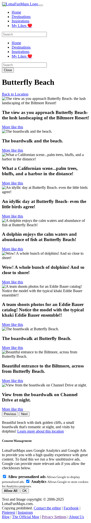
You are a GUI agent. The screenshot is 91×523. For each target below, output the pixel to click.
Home (16, 12)
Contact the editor (47, 508)
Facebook (71, 508)
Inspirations (20, 21)
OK (24, 491)
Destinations (21, 17)
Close (8, 70)
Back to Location (15, 94)
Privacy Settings (54, 517)
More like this (12, 127)
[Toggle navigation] (41, 5)
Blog (5, 517)
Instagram (25, 512)
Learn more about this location (40, 431)
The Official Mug (25, 517)
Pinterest (8, 512)
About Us (76, 517)
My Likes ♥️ (22, 26)
